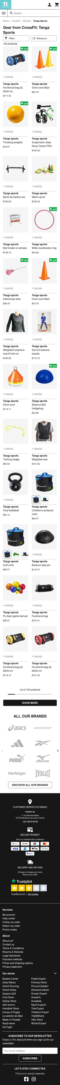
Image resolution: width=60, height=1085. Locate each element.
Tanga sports (10, 84)
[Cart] (56, 4)
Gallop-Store (9, 1001)
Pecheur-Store (39, 982)
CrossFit (16, 20)
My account (8, 914)
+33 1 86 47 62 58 (30, 821)
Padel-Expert (38, 978)
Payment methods (12, 959)
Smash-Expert (39, 993)
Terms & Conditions (13, 948)
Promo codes (9, 929)
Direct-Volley (9, 990)
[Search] (11, 13)
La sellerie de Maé (12, 1016)
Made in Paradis (11, 1019)
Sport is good (38, 1004)
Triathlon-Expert (40, 1012)
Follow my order (11, 922)
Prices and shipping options (17, 963)
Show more (30, 703)
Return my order (11, 926)
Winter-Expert (38, 1023)
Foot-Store (8, 997)
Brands (26, 20)
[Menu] (3, 13)
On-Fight (7, 1027)
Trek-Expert (37, 1008)
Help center (8, 918)
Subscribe (30, 1058)
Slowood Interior (40, 990)
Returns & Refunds (12, 952)
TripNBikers (37, 1016)
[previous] (2, 751)
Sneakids (36, 1001)
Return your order (30, 874)
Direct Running (10, 986)
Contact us (30, 811)
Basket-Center (10, 978)
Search (18, 13)
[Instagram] (33, 1080)
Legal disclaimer (11, 955)
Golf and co (8, 1004)
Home (6, 20)
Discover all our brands (30, 785)
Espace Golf (9, 993)
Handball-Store (10, 1008)
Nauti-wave (8, 1023)
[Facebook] (26, 1080)
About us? (8, 940)
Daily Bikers (9, 982)
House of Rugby (11, 1012)
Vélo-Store (37, 1019)
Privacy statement (12, 966)
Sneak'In (36, 997)
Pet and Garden (39, 986)
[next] (58, 751)
